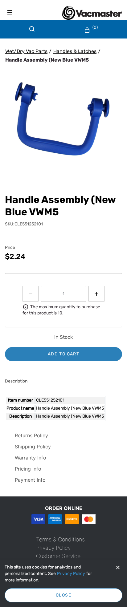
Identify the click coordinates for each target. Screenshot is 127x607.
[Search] (33, 32)
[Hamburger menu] (10, 12)
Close (63, 595)
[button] (92, 30)
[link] (60, 539)
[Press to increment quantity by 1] (96, 294)
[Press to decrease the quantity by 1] (31, 294)
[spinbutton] (63, 294)
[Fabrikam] (92, 13)
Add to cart (63, 354)
